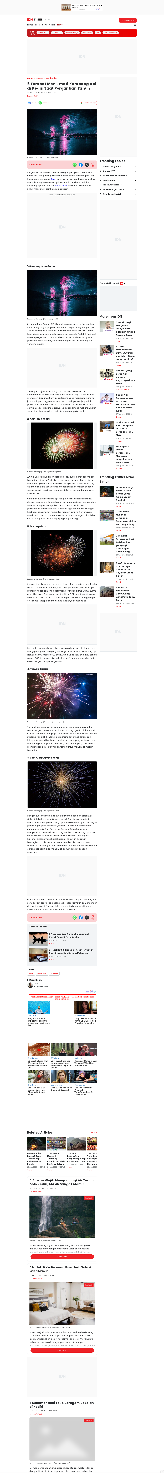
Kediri (53, 179)
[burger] (135, 25)
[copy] (93, 165)
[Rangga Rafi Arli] (30, 985)
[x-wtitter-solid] (87, 165)
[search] (115, 20)
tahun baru (61, 185)
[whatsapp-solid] (75, 165)
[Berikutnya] (97, 1100)
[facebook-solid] (81, 165)
